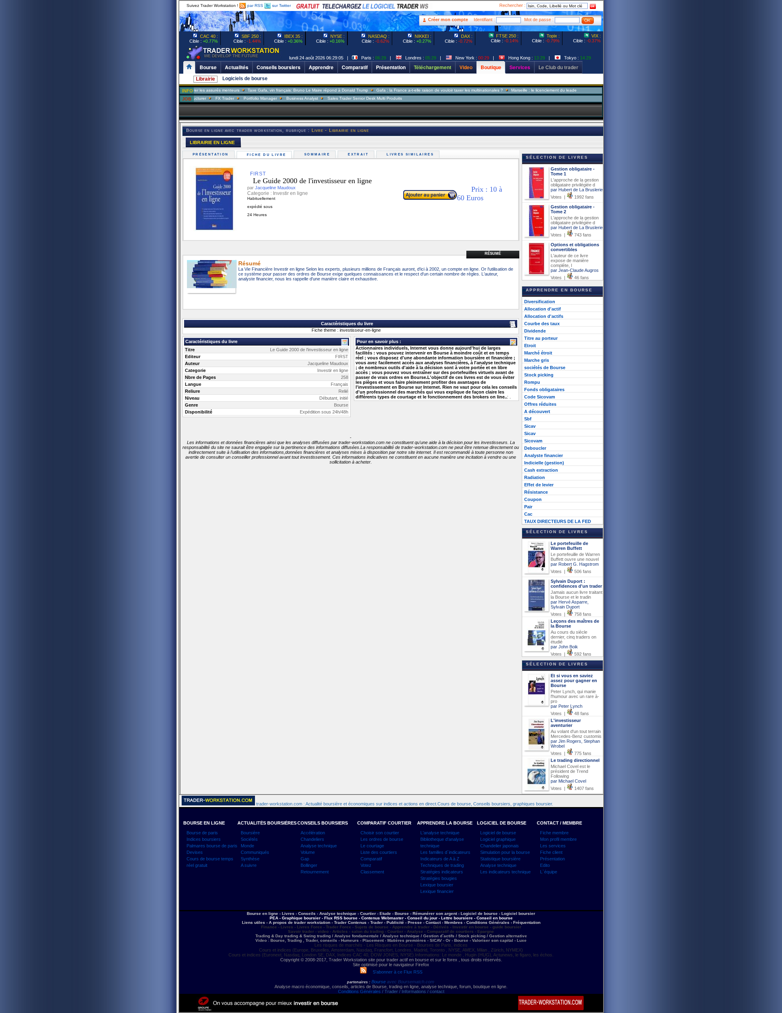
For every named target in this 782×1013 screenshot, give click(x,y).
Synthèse (250, 858)
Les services (553, 845)
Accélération (313, 832)
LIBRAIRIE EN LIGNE (212, 142)
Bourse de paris (202, 832)
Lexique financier (437, 891)
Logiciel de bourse (498, 832)
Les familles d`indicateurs (445, 852)
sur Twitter (281, 5)
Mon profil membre (558, 839)
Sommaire (317, 154)
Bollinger (309, 865)
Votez (365, 865)
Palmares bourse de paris (212, 845)
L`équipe (548, 871)
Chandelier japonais (499, 845)
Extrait (359, 154)
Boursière (250, 832)
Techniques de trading (442, 865)
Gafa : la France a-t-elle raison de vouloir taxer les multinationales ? (424, 90)
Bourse (379, 981)
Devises (195, 852)
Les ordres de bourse (381, 839)
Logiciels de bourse (245, 78)
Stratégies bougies (438, 878)
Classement (372, 871)
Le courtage (372, 845)
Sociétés (249, 839)
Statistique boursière (500, 858)
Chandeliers (312, 839)
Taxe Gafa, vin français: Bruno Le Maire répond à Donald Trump (292, 90)
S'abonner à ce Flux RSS (394, 971)
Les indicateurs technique (505, 871)
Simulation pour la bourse (505, 852)
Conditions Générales (359, 991)
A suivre (249, 865)
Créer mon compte (448, 19)
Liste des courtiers (378, 852)
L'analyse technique (439, 832)
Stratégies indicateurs (441, 871)
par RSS (254, 5)
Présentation (212, 154)
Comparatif (371, 858)
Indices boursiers (204, 839)
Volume (308, 852)
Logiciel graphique (498, 839)
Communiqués (255, 852)
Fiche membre (554, 832)
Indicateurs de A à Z (439, 858)
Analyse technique (319, 845)
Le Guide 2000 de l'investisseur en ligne (305, 181)
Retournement (315, 871)
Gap (305, 858)
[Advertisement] (130, 163)
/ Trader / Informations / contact (412, 991)
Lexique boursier (436, 884)
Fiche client (551, 852)
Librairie (205, 79)
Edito (545, 865)
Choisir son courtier (379, 832)
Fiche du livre (267, 155)
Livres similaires (411, 154)
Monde (247, 845)
